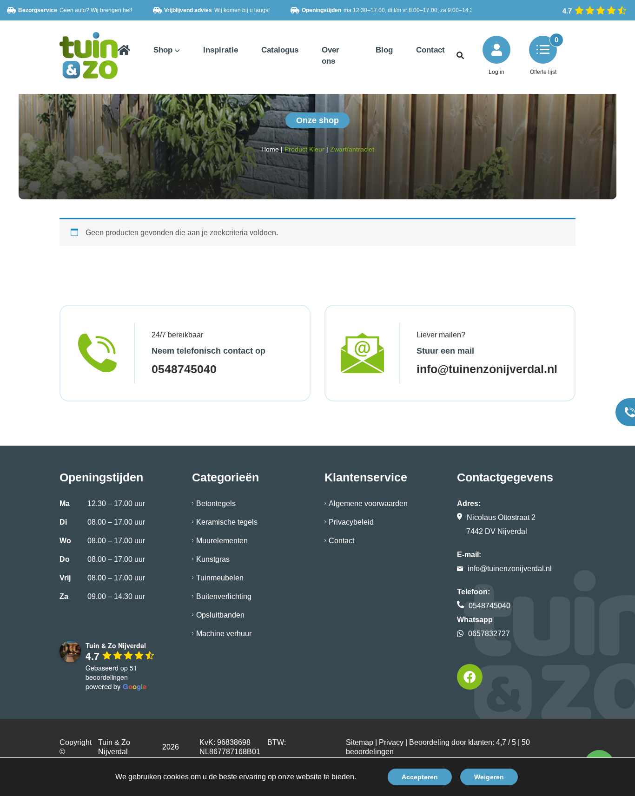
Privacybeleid (351, 522)
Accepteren (420, 777)
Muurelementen (222, 541)
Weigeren (489, 777)
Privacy (391, 742)
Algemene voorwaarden (368, 503)
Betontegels (216, 503)
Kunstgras (213, 559)
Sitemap (359, 742)
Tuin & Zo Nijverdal (114, 747)
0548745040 (184, 368)
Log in (496, 72)
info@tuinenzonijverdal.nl (487, 368)
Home (270, 149)
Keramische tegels (227, 522)
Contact (341, 541)
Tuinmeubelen (220, 578)
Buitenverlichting (223, 596)
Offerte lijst (543, 72)
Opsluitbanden (220, 615)
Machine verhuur (223, 634)
